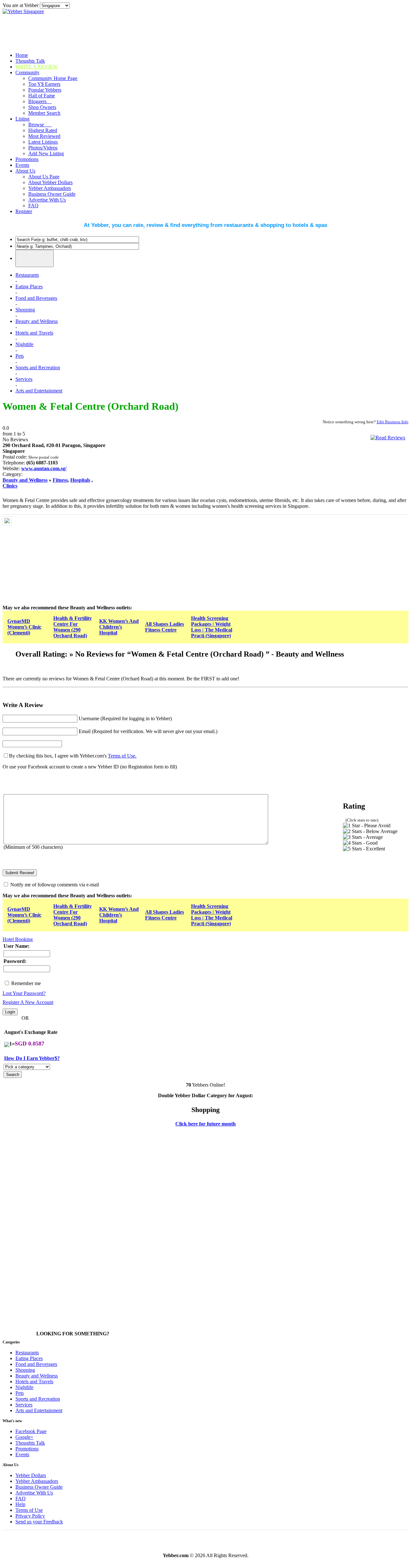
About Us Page (43, 176)
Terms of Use (29, 1510)
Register (23, 211)
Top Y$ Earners (44, 84)
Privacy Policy (30, 1516)
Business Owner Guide (51, 194)
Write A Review (36, 66)
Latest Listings (43, 142)
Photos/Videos (42, 147)
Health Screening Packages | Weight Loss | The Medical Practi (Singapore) (211, 626)
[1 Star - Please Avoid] (366, 826)
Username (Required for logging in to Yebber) (125, 718)
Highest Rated (42, 130)
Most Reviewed (44, 136)
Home (21, 55)
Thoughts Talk (30, 61)
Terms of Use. (122, 755)
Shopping (25, 309)
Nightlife (24, 344)
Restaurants (27, 275)
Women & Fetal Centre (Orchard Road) (91, 406)
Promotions (27, 159)
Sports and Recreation (37, 367)
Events (22, 165)
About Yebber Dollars (50, 182)
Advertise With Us (47, 199)
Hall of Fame (41, 95)
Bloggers (40, 101)
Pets (19, 356)
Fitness (60, 480)
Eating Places (29, 286)
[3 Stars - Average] (363, 837)
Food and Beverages (36, 298)
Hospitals (80, 480)
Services (23, 379)
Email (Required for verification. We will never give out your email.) (148, 731)
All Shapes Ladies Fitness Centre (164, 626)
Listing (22, 118)
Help (20, 1504)
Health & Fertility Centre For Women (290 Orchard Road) (72, 626)
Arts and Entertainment (38, 390)
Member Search (44, 113)
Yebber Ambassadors (49, 188)
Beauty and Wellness (36, 321)
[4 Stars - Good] (360, 843)
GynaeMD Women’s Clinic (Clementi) (24, 626)
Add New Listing (46, 153)
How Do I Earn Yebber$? (32, 1058)
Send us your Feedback (39, 1521)
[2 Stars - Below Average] (370, 831)
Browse (40, 124)
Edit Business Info (392, 421)
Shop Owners (42, 107)
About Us (25, 171)
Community (27, 72)
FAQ (33, 205)
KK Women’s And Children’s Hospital (119, 626)
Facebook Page (31, 1431)
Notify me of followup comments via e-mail (54, 884)
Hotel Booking (18, 939)
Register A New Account (28, 1002)
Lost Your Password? (24, 993)
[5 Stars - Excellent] (364, 849)
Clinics (10, 486)
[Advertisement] (61, 556)
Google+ (24, 1437)
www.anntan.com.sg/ (43, 468)
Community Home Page (52, 78)
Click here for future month (205, 1123)
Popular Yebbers (44, 90)
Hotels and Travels (34, 333)
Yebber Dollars (30, 1475)
